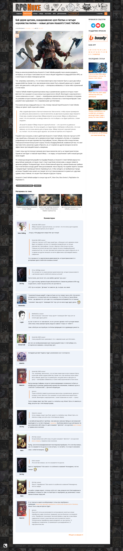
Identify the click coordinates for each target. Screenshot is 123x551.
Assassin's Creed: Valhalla (24, 185)
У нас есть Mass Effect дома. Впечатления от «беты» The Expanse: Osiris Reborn (97, 76)
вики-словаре (77, 425)
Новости (37, 185)
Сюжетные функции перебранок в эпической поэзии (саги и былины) (57, 504)
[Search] (105, 13)
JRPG (54, 13)
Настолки (48, 13)
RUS (98, 54)
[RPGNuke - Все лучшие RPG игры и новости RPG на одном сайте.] (28, 7)
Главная (19, 13)
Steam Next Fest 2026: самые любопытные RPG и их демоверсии (97, 94)
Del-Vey (41, 28)
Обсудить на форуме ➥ (76, 535)
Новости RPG (27, 13)
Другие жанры (61, 13)
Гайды (41, 13)
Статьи (35, 13)
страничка (53, 423)
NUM (95, 54)
